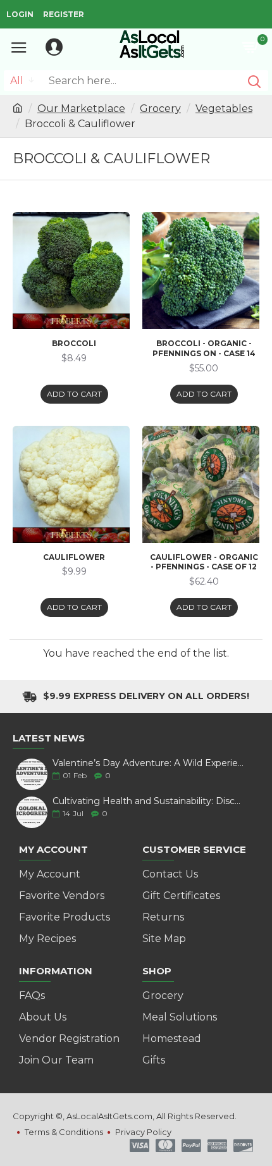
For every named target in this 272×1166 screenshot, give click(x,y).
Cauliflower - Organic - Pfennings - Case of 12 (204, 562)
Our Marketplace (81, 108)
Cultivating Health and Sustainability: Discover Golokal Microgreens (149, 801)
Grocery (160, 108)
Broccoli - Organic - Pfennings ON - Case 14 (204, 348)
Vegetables (223, 108)
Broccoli (74, 343)
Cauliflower (74, 557)
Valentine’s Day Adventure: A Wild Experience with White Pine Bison (149, 763)
